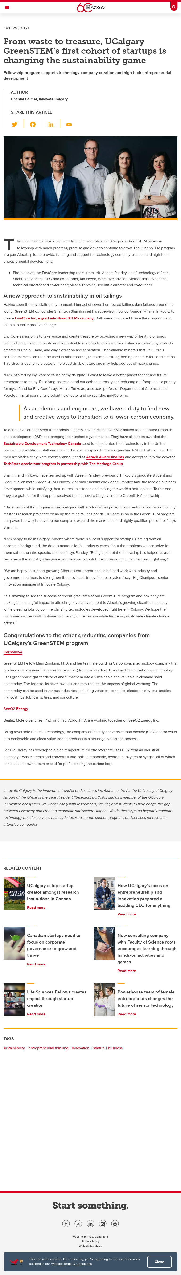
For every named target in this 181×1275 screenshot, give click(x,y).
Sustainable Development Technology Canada (42, 443)
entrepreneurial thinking (48, 1048)
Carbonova (13, 652)
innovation (80, 1048)
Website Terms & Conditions (71, 1263)
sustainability (14, 1048)
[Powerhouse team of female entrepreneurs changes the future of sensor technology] (104, 999)
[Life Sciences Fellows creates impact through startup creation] (14, 999)
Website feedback (90, 1246)
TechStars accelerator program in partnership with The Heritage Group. (64, 463)
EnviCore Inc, (54, 318)
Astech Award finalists (105, 457)
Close (159, 1261)
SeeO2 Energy (16, 708)
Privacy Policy (90, 1241)
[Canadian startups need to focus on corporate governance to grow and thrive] (14, 943)
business (115, 1048)
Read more (36, 907)
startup (98, 1048)
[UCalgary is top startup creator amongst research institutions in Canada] (14, 893)
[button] (17, 123)
